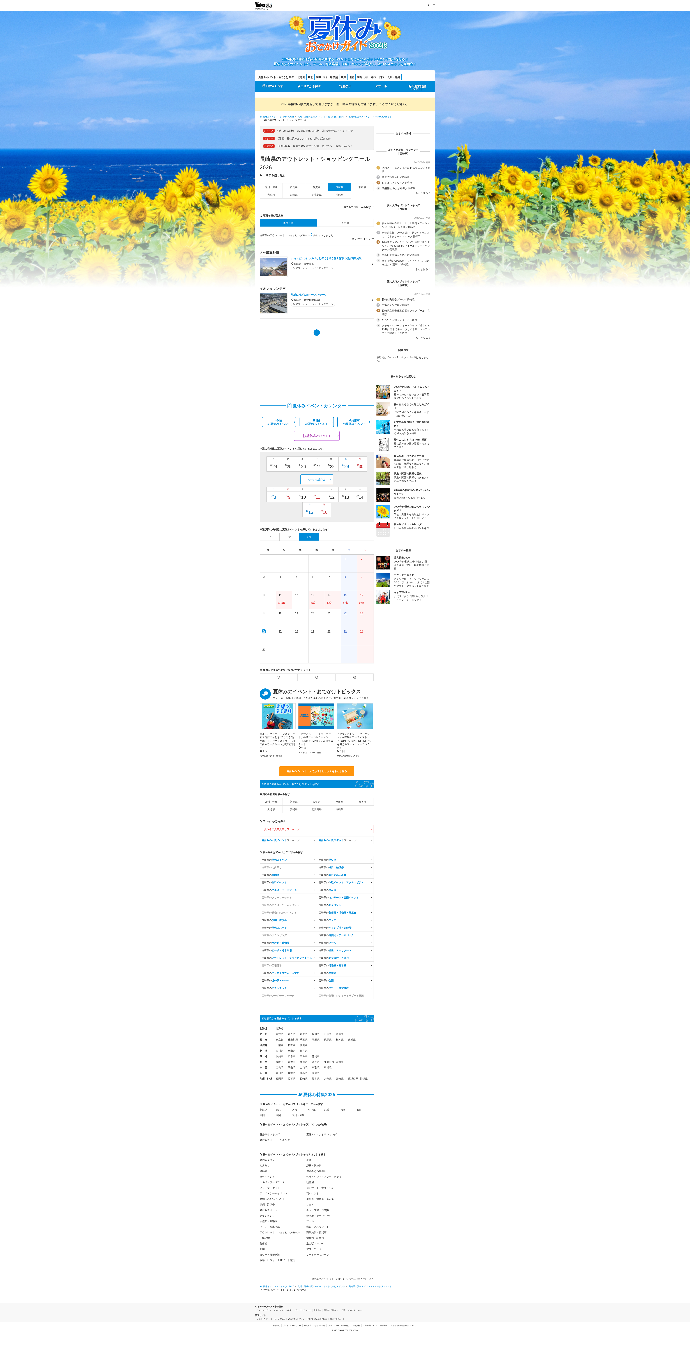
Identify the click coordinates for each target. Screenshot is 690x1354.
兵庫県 (303, 1062)
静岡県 (315, 1056)
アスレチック (313, 1249)
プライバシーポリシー (292, 1325)
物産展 (310, 1182)
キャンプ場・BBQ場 (318, 1210)
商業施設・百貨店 (316, 1232)
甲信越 (334, 77)
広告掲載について (370, 1325)
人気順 (345, 223)
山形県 (328, 1034)
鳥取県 (315, 1067)
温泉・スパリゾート (317, 1226)
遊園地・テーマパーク (319, 1215)
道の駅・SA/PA (315, 1243)
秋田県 (315, 1034)
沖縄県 (339, 194)
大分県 (271, 194)
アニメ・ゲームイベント (273, 1193)
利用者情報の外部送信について (403, 1325)
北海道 (301, 77)
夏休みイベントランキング (321, 1134)
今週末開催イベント (418, 87)
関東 (318, 77)
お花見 (289, 1310)
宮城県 (279, 1034)
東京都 (279, 1039)
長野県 (291, 1045)
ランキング (280, 840)
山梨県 (279, 1045)
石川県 (279, 1050)
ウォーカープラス (264, 1310)
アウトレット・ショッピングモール (280, 1232)
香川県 (279, 1073)
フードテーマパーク (317, 1254)
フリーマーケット (270, 1187)
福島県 (340, 1034)
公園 (262, 1249)
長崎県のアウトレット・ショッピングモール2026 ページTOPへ (343, 1278)
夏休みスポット (268, 1210)
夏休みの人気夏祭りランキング (281, 829)
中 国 (263, 1067)
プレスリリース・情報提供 (339, 1325)
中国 (373, 77)
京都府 (291, 1062)
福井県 (303, 1050)
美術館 (263, 1243)
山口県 (303, 1067)
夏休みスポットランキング (275, 1140)
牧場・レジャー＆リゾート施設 (277, 1260)
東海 (343, 77)
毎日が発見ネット (337, 1319)
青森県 (291, 1034)
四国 (381, 77)
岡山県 (291, 1067)
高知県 (315, 1073)
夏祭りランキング (270, 1134)
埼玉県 (315, 1039)
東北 (310, 77)
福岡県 (294, 187)
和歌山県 (329, 1062)
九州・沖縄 (393, 77)
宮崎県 (294, 194)
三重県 (303, 1056)
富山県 (291, 1050)
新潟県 (303, 1045)
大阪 (366, 77)
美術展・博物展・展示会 (320, 1199)
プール (382, 86)
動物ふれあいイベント (272, 1199)
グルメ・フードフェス (272, 1182)
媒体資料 (356, 1325)
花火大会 (317, 1310)
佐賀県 (316, 187)
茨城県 (352, 1039)
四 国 (263, 1073)
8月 (354, 677)
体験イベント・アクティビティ (324, 1176)
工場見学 (265, 1238)
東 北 (263, 1034)
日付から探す (274, 86)
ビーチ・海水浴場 (270, 1226)
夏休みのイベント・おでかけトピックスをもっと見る (317, 771)
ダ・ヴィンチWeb (278, 1319)
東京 (325, 77)
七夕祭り (265, 1165)
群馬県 (328, 1039)
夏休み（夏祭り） (331, 1310)
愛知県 (279, 1056)
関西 (359, 77)
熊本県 (362, 187)
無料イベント (267, 1176)
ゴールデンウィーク (303, 1310)
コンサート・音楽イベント (321, 1187)
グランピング (267, 1215)
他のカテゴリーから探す (357, 207)
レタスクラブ (262, 1319)
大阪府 (279, 1062)
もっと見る (422, 193)
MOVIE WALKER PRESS (317, 1319)
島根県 (328, 1067)
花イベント (312, 1193)
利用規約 (276, 1325)
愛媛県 (291, 1073)
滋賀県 (340, 1062)
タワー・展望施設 (270, 1254)
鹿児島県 (317, 194)
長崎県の (275, 859)
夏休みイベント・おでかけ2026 (276, 77)
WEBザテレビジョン (296, 1319)
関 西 (263, 1062)
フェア (310, 1204)
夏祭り (346, 86)
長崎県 (339, 801)
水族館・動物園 (268, 1221)
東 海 (263, 1056)
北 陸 (263, 1050)
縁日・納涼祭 (313, 1165)
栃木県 (340, 1039)
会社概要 (384, 1325)
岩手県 (303, 1034)
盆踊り (263, 1171)
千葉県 (303, 1039)
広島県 (279, 1067)
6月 (279, 677)
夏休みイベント (268, 1160)
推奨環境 (307, 1325)
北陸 (351, 77)
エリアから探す (311, 86)
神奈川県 (293, 1039)
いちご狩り (278, 1310)
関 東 (263, 1039)
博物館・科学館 (315, 1238)
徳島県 (303, 1073)
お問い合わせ (319, 1325)
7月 (317, 677)
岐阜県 (291, 1056)
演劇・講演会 (267, 1204)
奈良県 (315, 1062)
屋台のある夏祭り (316, 1171)
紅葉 (343, 1310)
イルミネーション (355, 1310)
